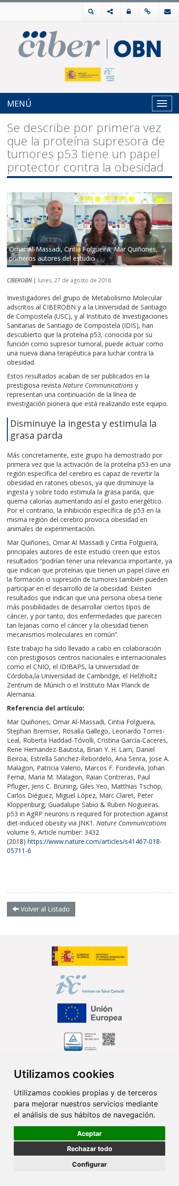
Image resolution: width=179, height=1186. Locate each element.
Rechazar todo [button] (89, 1148)
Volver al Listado (44, 909)
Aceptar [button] (89, 1133)
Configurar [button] (89, 1164)
